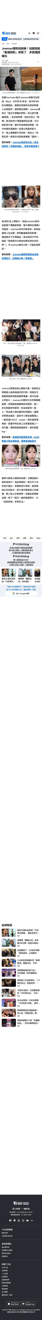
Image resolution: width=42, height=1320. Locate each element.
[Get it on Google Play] (28, 1303)
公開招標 (5, 1286)
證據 (24, 538)
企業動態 (5, 1270)
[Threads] (19, 1220)
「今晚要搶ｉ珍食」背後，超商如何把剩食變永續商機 (24, 39)
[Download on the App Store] (14, 1303)
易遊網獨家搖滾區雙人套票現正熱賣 (21, 562)
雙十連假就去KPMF (21, 560)
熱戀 (31, 538)
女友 (11, 538)
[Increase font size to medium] (29, 33)
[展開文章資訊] (38, 62)
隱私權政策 (5, 1247)
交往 (4, 538)
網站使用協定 (6, 1253)
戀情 (17, 538)
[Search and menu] (38, 33)
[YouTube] (27, 1220)
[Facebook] (10, 1220)
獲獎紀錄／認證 (7, 1295)
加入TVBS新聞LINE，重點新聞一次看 (21, 589)
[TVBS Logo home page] (9, 33)
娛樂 (8, 44)
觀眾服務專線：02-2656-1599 (21, 1215)
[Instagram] (23, 1220)
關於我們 (5, 1233)
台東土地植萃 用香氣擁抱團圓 (21, 547)
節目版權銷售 (6, 1283)
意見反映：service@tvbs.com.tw (21, 1212)
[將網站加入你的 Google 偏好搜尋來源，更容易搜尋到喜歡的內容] (21, 593)
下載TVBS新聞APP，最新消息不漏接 (21, 586)
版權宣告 (5, 1256)
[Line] (14, 1220)
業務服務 (5, 1289)
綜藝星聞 (14, 44)
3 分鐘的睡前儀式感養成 (21, 552)
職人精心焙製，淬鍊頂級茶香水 (21, 550)
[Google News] (32, 1220)
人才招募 (5, 1273)
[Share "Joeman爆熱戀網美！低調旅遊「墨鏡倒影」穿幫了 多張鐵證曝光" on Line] (34, 33)
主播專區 (5, 1276)
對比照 (39, 538)
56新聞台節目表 (7, 1236)
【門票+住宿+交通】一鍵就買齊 (21, 565)
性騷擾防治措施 (7, 1250)
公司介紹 (5, 1267)
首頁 (3, 44)
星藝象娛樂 (5, 1280)
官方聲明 (5, 1292)
